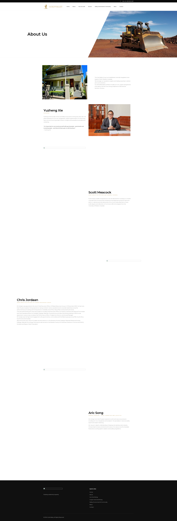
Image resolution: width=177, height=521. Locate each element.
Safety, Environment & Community (98, 502)
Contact (92, 507)
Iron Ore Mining (94, 497)
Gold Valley (50, 517)
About (91, 494)
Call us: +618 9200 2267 (127, 1)
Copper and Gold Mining (96, 499)
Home (91, 492)
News (91, 504)
